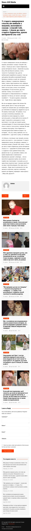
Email (3, 432)
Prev (6, 195)
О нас (3, 526)
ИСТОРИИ (5, 40)
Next (25, 195)
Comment (5, 416)
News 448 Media (9, 2)
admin (4, 38)
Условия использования (7, 528)
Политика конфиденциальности (13, 526)
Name (4, 425)
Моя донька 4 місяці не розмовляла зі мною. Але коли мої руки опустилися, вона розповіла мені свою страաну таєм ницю (15, 223)
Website (4, 438)
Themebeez (11, 524)
